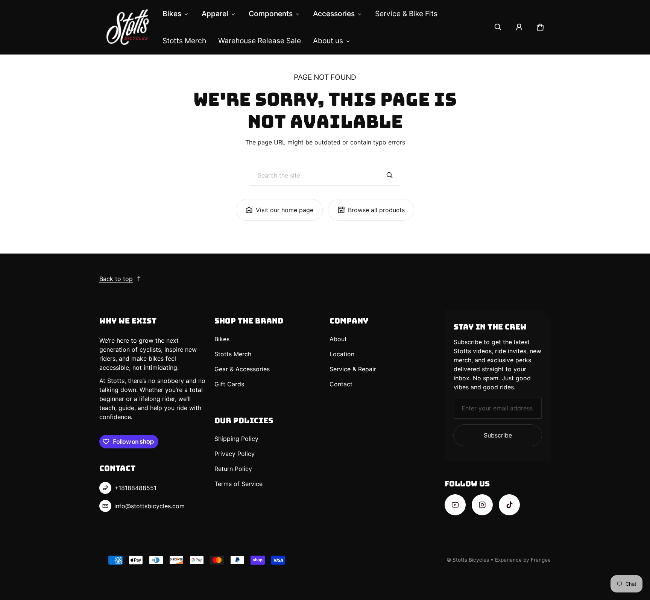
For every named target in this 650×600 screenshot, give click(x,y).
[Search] (389, 175)
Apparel (215, 13)
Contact (341, 384)
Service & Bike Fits (406, 13)
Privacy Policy (234, 453)
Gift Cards (229, 384)
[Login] (519, 27)
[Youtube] (455, 504)
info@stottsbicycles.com (149, 506)
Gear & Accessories (242, 369)
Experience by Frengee (523, 560)
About (338, 339)
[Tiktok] (509, 504)
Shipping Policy (236, 438)
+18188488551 (135, 488)
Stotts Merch (184, 40)
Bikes (171, 13)
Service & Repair (353, 369)
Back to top (116, 279)
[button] (498, 27)
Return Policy (233, 468)
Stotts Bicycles (471, 560)
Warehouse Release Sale (259, 40)
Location (342, 354)
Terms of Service (238, 484)
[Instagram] (482, 504)
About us (328, 40)
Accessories (334, 13)
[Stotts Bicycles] (127, 27)
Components (271, 13)
